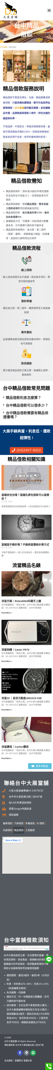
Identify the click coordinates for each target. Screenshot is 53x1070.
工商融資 (30, 830)
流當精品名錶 (26, 565)
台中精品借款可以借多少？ (27, 405)
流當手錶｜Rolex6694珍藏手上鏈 (21, 601)
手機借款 (30, 823)
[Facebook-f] (20, 1053)
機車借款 (7, 823)
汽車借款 (19, 823)
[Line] (33, 1053)
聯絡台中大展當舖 (26, 783)
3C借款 (40, 823)
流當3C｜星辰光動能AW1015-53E (21, 698)
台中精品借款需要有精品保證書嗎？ (25, 415)
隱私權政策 (9, 1045)
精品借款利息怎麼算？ (23, 398)
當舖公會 (28, 1060)
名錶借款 (7, 830)
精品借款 (19, 830)
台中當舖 (3, 47)
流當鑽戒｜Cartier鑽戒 (15, 746)
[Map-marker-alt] (26, 1053)
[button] (49, 10)
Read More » (6, 613)
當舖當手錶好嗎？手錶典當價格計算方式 (25, 544)
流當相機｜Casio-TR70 (15, 649)
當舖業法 (19, 1060)
